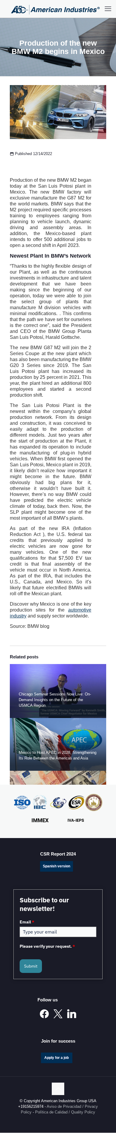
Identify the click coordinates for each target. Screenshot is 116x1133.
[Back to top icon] (58, 1089)
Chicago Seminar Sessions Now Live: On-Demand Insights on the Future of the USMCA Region (55, 700)
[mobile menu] (108, 9)
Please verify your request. (47, 946)
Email (27, 922)
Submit (30, 966)
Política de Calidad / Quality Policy (65, 1112)
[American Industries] (55, 8)
